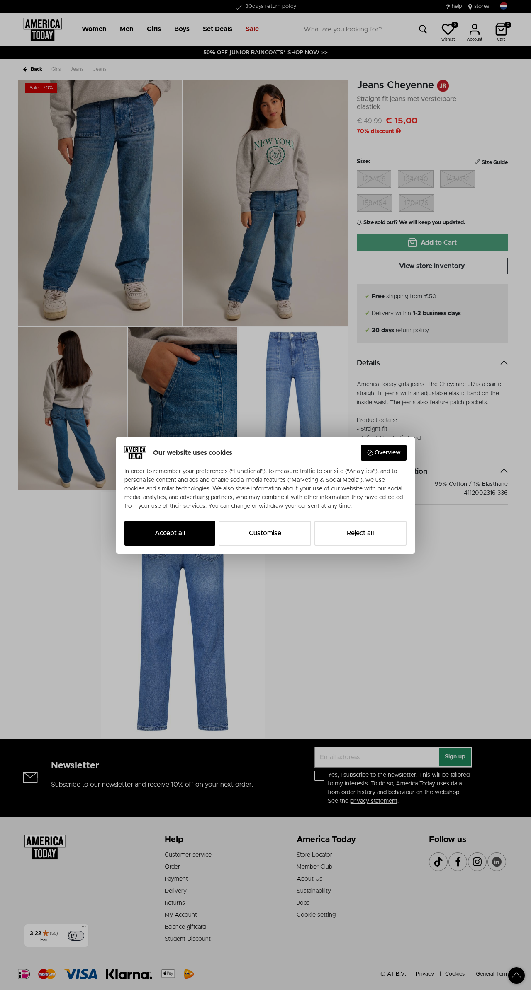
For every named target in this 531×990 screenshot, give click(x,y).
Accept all (170, 533)
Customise (265, 533)
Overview (388, 453)
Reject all (360, 533)
